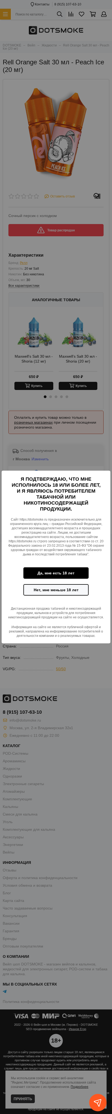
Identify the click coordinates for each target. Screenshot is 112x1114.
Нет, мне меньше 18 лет (56, 590)
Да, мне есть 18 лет (56, 573)
